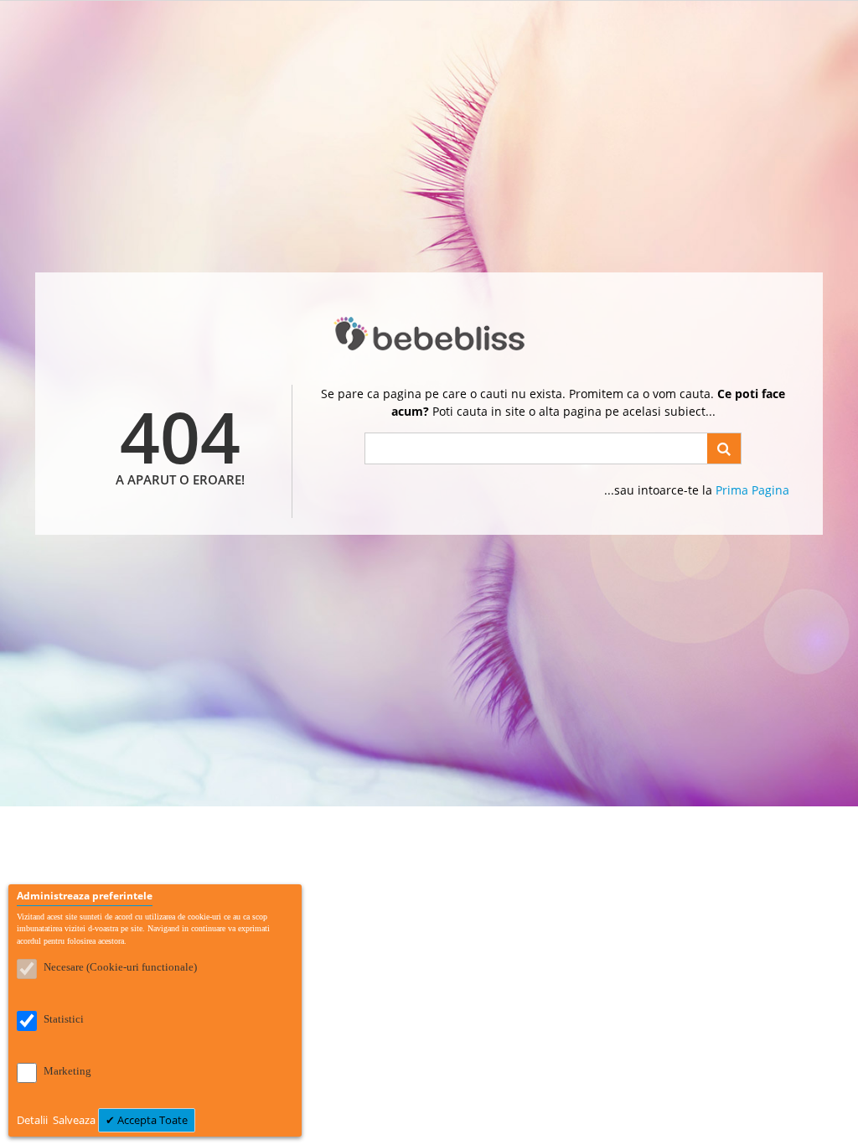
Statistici (64, 1019)
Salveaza (75, 1119)
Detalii (33, 1119)
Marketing (67, 1071)
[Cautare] (724, 448)
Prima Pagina (752, 490)
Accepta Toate (151, 1119)
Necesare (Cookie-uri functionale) (120, 967)
